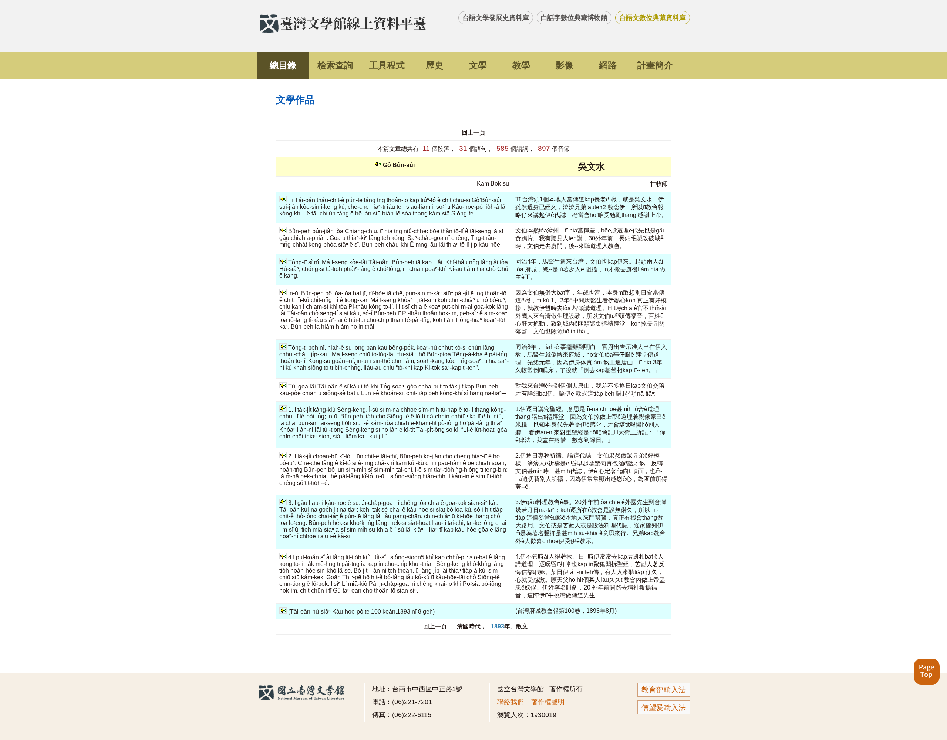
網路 (608, 65)
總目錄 (283, 65)
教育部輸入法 (663, 690)
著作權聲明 (548, 702)
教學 (521, 65)
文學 (478, 65)
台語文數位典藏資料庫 (652, 17)
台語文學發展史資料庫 (495, 17)
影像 (564, 65)
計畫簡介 (655, 65)
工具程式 (387, 65)
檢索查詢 (335, 65)
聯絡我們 (510, 702)
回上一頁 (473, 132)
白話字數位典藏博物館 (574, 17)
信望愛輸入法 (663, 707)
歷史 (435, 65)
